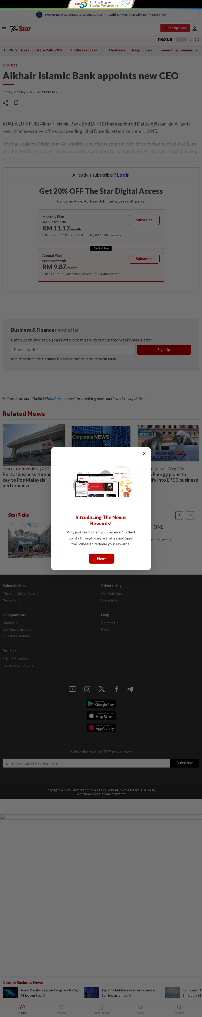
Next (101, 558)
